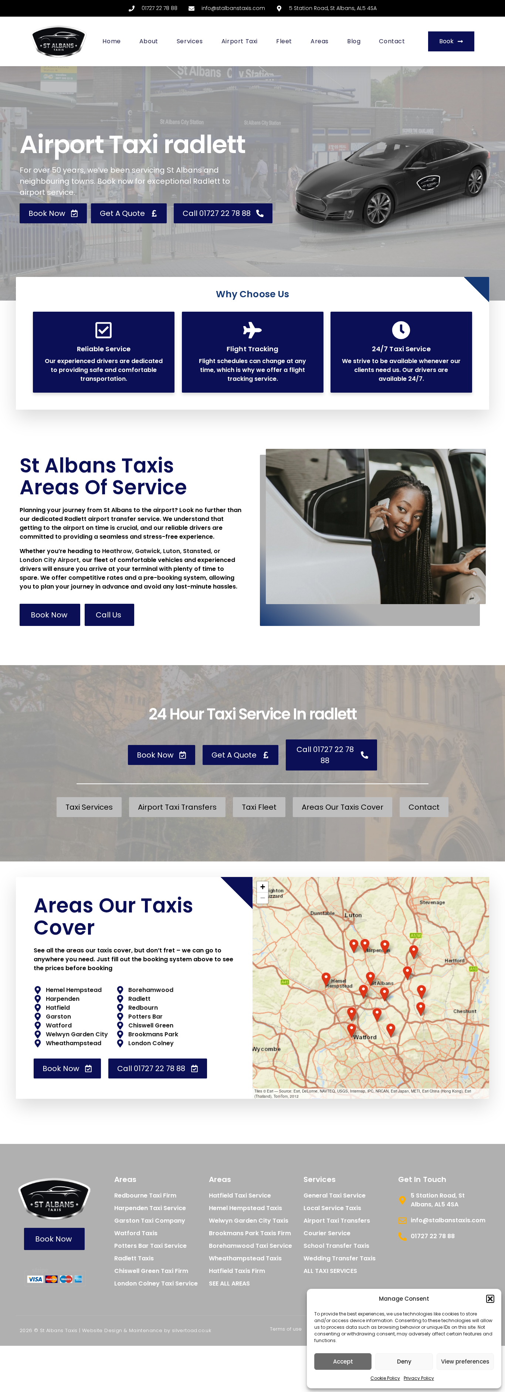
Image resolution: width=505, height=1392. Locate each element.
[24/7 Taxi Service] (401, 330)
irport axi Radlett (132, 144)
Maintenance (145, 1330)
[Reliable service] (103, 330)
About (148, 41)
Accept (343, 1361)
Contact (392, 41)
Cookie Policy (385, 1378)
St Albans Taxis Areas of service (103, 476)
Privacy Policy (419, 1378)
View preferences (465, 1361)
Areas (320, 41)
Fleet (284, 41)
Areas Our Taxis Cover (114, 916)
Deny (404, 1361)
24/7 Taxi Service (401, 348)
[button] (490, 1299)
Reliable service (104, 348)
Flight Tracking (253, 348)
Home (111, 41)
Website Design (102, 1330)
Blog (353, 41)
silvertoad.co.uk (191, 1330)
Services (190, 41)
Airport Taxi (239, 41)
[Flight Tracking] (252, 330)
